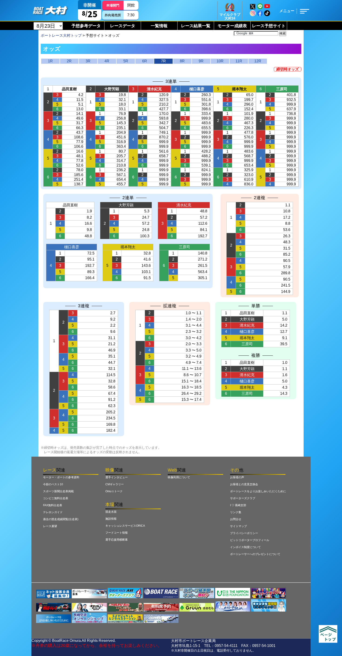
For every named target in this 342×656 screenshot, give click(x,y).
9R (201, 61)
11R (238, 61)
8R (182, 61)
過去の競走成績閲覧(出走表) (60, 519)
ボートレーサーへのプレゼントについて (255, 554)
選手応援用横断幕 (116, 539)
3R (88, 61)
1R (50, 61)
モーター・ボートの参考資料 (61, 477)
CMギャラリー (114, 484)
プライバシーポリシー (244, 533)
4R (106, 61)
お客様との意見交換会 (244, 484)
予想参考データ (86, 25)
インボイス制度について (245, 547)
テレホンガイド (53, 512)
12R (257, 61)
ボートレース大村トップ (61, 35)
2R (69, 61)
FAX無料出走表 (52, 505)
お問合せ (235, 519)
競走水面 (111, 511)
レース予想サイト (268, 25)
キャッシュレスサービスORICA (125, 525)
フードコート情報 (116, 532)
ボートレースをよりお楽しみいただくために (258, 491)
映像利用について (179, 477)
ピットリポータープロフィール (249, 540)
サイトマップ (238, 526)
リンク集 (235, 512)
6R (144, 61)
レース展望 (50, 526)
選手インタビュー (116, 477)
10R (220, 61)
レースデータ (122, 25)
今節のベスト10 (53, 484)
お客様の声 (237, 477)
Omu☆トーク (114, 491)
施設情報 (111, 518)
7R (163, 61)
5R (125, 61)
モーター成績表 (232, 25)
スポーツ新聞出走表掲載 (58, 491)
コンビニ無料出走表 (55, 498)
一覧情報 (159, 25)
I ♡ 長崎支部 (238, 505)
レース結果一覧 (195, 25)
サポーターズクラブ (242, 498)
